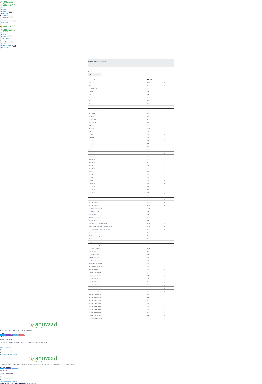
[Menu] (10, 12)
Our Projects (5, 13)
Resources (5, 15)
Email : (8, 354)
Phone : (6, 347)
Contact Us (5, 22)
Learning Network (7, 21)
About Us (5, 11)
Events (4, 19)
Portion (90, 72)
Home (4, 9)
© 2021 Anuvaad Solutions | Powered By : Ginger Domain (18, 383)
